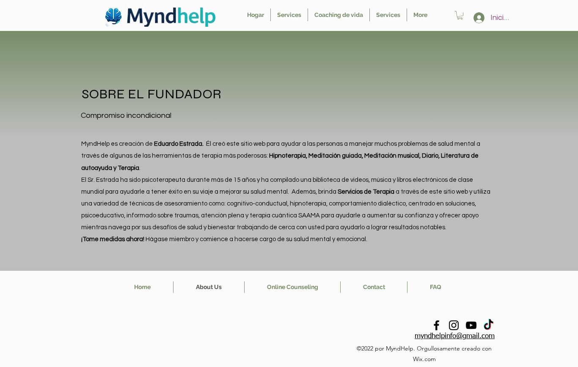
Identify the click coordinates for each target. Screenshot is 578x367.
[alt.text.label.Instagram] (453, 325)
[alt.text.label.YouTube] (471, 325)
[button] (460, 15)
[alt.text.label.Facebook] (436, 325)
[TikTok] (488, 325)
